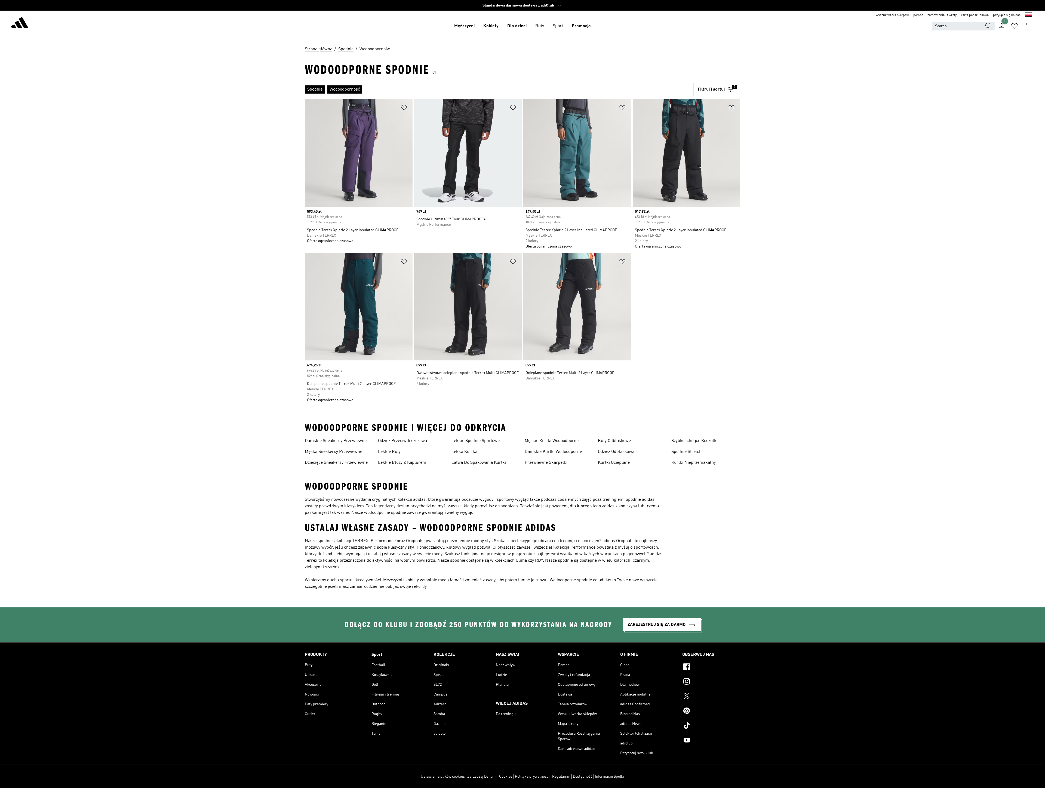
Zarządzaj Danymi (482, 776)
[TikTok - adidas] (711, 726)
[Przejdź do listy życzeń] (1014, 26)
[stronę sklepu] (19, 23)
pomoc (918, 15)
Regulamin (561, 776)
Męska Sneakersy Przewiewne (333, 452)
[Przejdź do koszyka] (1027, 26)
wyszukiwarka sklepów (892, 15)
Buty (539, 26)
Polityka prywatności (532, 776)
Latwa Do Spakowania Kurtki (478, 463)
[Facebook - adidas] (711, 667)
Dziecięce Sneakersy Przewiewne (336, 463)
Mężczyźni (464, 26)
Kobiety (491, 26)
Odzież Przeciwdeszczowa (402, 441)
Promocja (581, 26)
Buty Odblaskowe (614, 441)
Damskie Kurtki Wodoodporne (553, 452)
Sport (558, 26)
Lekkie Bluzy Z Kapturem (402, 463)
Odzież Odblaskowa (616, 452)
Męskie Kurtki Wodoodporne (552, 441)
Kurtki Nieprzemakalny (693, 463)
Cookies (505, 776)
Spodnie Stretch (686, 452)
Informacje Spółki (609, 776)
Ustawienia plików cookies (443, 776)
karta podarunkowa (975, 15)
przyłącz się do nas (1007, 15)
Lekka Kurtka (464, 452)
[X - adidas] (711, 697)
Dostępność (582, 776)
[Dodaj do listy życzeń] (403, 108)
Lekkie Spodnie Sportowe (475, 441)
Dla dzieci (517, 26)
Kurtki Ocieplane (614, 463)
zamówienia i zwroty (942, 15)
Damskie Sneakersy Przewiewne (336, 441)
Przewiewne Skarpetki (546, 463)
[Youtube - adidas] (711, 741)
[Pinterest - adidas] (711, 711)
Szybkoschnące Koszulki (694, 441)
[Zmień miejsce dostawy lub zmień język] (1028, 15)
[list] (499, 89)
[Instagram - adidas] (711, 682)
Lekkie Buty (389, 452)
